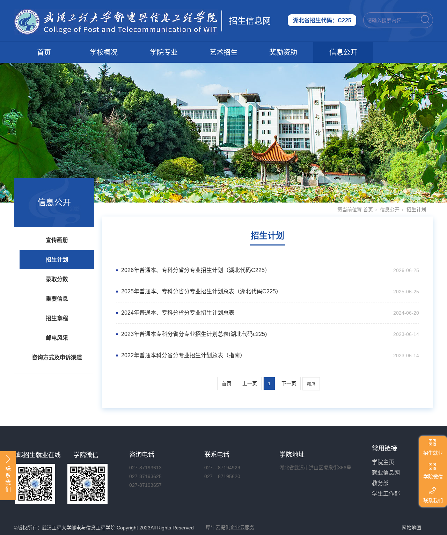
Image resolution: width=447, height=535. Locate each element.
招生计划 (57, 260)
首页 (44, 52)
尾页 (311, 383)
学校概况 (104, 52)
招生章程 (57, 318)
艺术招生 (223, 52)
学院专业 (164, 52)
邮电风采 (57, 338)
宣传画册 (57, 240)
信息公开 (343, 52)
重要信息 (57, 299)
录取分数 (57, 279)
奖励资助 (283, 52)
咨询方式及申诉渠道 (57, 357)
